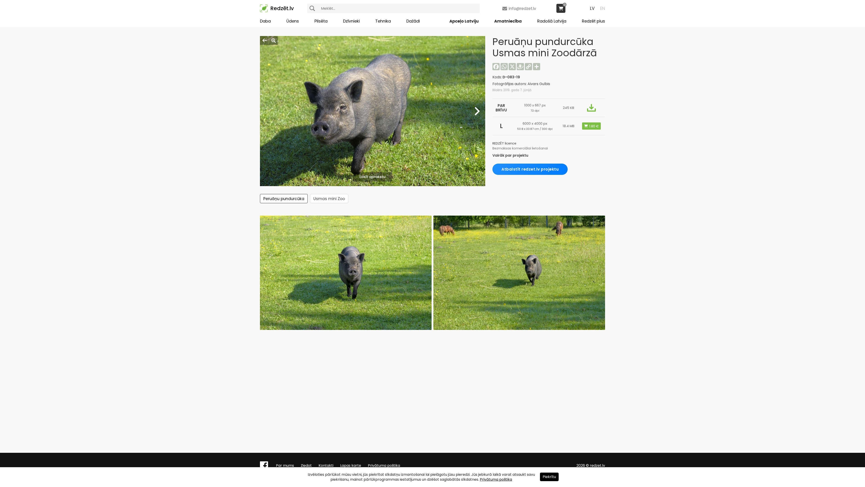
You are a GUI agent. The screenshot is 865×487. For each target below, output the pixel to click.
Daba (265, 21)
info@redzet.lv (522, 8)
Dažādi (413, 21)
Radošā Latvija (551, 21)
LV (592, 8)
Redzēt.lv (282, 8)
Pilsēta (321, 21)
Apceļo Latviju (464, 21)
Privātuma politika (384, 465)
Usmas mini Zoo (329, 198)
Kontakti (326, 465)
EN (602, 8)
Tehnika (383, 21)
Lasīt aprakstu (373, 176)
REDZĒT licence (504, 143)
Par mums (285, 465)
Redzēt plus (593, 21)
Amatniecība (508, 21)
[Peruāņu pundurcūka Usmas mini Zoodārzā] (346, 328)
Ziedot (306, 465)
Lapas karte (350, 465)
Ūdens (292, 21)
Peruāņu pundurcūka (283, 198)
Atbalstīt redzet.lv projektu (530, 169)
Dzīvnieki (351, 21)
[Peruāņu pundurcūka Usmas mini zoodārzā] (519, 328)
